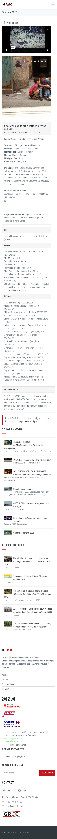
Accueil (5, 675)
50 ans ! (5, 689)
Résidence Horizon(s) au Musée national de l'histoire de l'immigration (23, 445)
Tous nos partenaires (16, 744)
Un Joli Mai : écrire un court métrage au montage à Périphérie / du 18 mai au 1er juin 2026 (28, 561)
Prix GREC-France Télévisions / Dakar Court (32, 460)
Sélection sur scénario (23, 489)
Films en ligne (8, 684)
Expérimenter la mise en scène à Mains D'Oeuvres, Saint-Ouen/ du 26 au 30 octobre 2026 (27, 594)
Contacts (6, 679)
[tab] (26, 23)
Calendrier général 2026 (23, 532)
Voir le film (13, 22)
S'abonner (47, 772)
